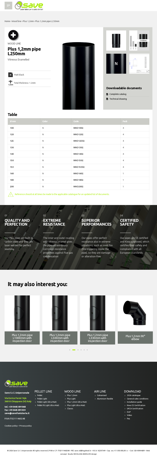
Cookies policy (11, 426)
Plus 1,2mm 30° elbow (59, 337)
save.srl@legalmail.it (83, 451)
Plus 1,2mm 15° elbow (97, 337)
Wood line (16, 21)
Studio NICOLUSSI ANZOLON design (82, 454)
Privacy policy (25, 426)
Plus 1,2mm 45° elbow (22, 337)
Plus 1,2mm (28, 21)
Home (7, 21)
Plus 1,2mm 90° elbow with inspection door (135, 338)
